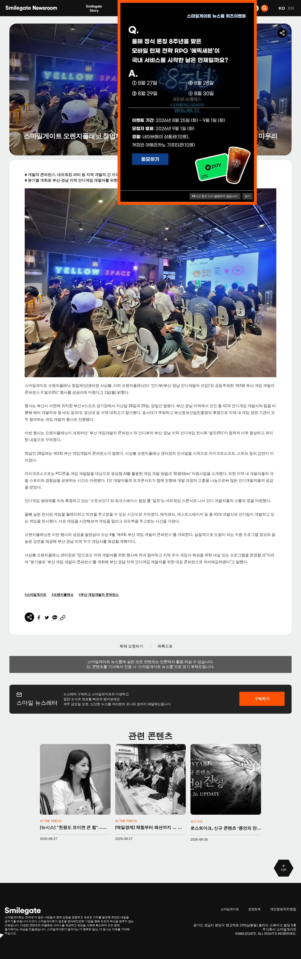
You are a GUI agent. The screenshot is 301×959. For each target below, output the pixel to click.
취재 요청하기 (131, 646)
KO (282, 8)
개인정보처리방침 (283, 909)
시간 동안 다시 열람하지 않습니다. (215, 196)
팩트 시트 (93, 9)
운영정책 (254, 909)
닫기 (247, 196)
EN (291, 8)
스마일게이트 (230, 909)
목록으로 (165, 646)
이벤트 (91, 18)
